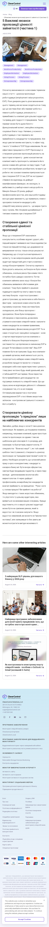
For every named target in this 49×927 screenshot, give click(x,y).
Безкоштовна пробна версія (32, 9)
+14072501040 (7, 712)
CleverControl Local (9, 735)
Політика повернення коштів (33, 812)
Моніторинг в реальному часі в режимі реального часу (22, 748)
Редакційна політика (9, 811)
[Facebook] (10, 717)
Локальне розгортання (10, 732)
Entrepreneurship (10, 81)
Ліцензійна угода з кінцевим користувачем (12, 840)
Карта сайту (6, 845)
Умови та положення (10, 826)
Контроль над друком (10, 763)
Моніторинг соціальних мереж (17, 782)
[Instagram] (4, 717)
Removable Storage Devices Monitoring (16, 760)
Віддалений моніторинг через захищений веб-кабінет (21, 745)
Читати (39, 585)
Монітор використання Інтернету (19, 768)
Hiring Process (9, 77)
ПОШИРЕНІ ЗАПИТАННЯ (11, 817)
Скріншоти (6, 757)
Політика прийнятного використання (10, 830)
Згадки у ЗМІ (29, 798)
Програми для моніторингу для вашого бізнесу (19, 786)
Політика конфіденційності (12, 808)
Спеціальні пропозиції (10, 848)
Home (5, 14)
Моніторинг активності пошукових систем (17, 778)
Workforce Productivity (12, 69)
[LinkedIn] (20, 717)
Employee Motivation (11, 73)
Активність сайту (8, 771)
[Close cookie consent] (44, 900)
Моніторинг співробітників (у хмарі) (15, 729)
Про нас (5, 802)
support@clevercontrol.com (11, 710)
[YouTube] (15, 717)
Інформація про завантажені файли (35, 806)
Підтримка (29, 817)
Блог (4, 798)
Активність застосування (11, 775)
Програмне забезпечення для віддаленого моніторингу (23, 740)
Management (8, 65)
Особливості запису (12, 753)
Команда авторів (8, 805)
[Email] (25, 717)
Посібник (28, 802)
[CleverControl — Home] (21, 3)
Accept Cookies (24, 919)
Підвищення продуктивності (12, 789)
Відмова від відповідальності (8, 822)
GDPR (27, 828)
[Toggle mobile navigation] (44, 4)
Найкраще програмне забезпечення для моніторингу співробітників (35, 823)
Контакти (5, 836)
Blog (10, 14)
